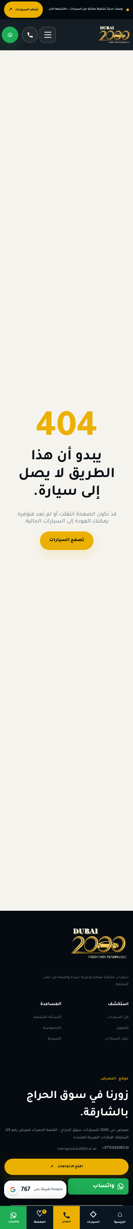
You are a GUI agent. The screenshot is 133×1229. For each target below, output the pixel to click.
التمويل (122, 1028)
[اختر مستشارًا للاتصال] (30, 35)
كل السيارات (118, 1017)
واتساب (104, 1186)
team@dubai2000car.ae (76, 1149)
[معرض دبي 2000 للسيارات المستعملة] (114, 35)
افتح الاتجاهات (66, 1167)
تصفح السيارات (66, 540)
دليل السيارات (117, 1039)
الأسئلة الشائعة (47, 1017)
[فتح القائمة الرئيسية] (48, 35)
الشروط (54, 1039)
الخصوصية (52, 1028)
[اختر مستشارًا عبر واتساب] (10, 35)
